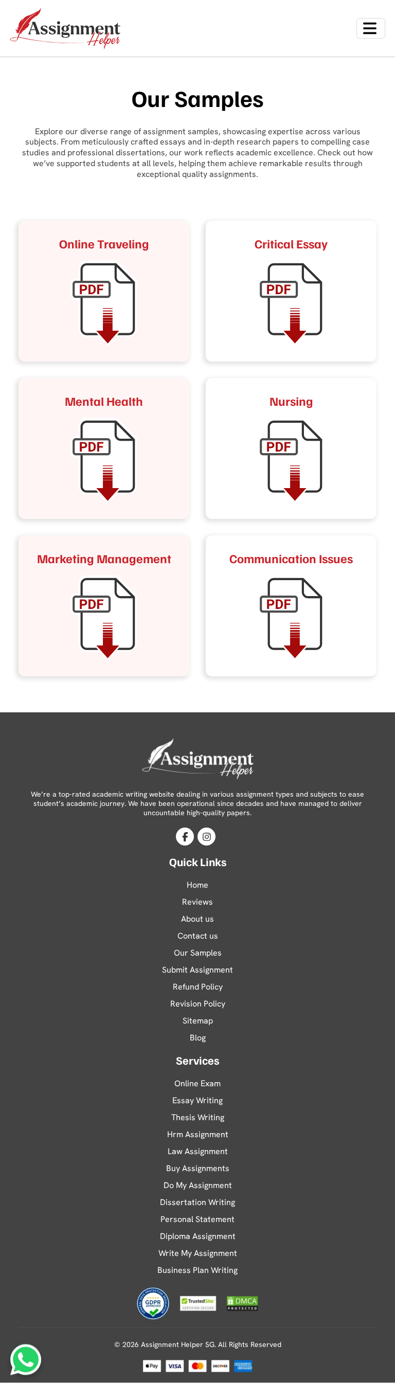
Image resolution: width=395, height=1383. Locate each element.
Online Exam (197, 1083)
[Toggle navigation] (370, 28)
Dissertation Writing (197, 1202)
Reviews (197, 901)
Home (197, 884)
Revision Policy (197, 1003)
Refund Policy (198, 986)
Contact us (197, 935)
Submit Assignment (197, 969)
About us (197, 918)
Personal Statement (197, 1219)
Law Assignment (198, 1151)
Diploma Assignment (198, 1236)
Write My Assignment (197, 1253)
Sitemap (198, 1020)
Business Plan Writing (197, 1270)
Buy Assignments (197, 1168)
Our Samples (198, 952)
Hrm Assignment (197, 1134)
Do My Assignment (198, 1185)
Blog (198, 1037)
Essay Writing (197, 1100)
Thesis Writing (197, 1117)
